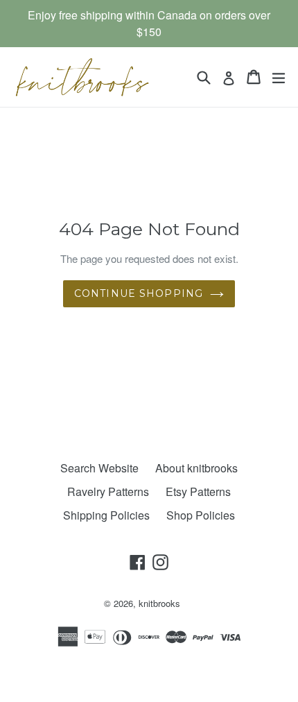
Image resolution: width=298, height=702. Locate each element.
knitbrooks (159, 603)
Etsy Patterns (198, 491)
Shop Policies (200, 515)
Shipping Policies (106, 515)
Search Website (99, 468)
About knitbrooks (196, 468)
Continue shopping (138, 293)
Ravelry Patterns (108, 491)
